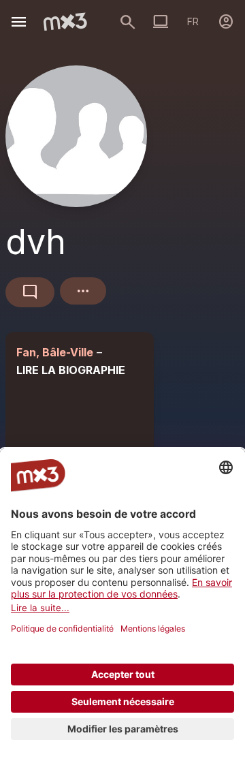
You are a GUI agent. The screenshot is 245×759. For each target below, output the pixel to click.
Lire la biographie (70, 370)
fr (193, 21)
